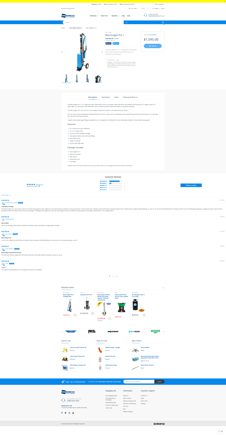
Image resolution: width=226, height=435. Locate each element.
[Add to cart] (92, 313)
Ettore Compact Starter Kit (78, 347)
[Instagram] (69, 412)
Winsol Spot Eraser (111, 365)
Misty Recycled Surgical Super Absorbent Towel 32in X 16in (150, 357)
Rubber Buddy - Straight (112, 347)
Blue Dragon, (132, 62)
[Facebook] (62, 412)
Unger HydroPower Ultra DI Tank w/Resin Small (121, 296)
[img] (5, 200)
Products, (130, 64)
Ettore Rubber (145, 347)
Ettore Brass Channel (147, 365)
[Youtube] (73, 412)
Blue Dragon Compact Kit (77, 365)
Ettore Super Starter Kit (77, 356)
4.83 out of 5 (39, 184)
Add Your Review (110, 40)
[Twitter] (65, 412)
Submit (159, 381)
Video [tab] (116, 97)
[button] (109, 38)
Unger (116, 292)
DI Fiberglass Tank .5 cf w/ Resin (138, 295)
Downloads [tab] (105, 97)
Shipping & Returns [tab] (130, 97)
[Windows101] (68, 15)
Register (156, 8)
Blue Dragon (108, 32)
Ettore (81, 292)
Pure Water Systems (75, 28)
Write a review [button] (191, 185)
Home (63, 28)
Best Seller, (124, 62)
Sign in (163, 8)
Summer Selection (112, 67)
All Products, (117, 62)
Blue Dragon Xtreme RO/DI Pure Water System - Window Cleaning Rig (104, 297)
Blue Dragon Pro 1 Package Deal (68, 295)
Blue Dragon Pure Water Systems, (117, 64)
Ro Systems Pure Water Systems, (126, 65)
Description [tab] (92, 97)
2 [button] (112, 276)
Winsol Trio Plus (110, 356)
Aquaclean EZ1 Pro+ (86, 295)
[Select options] (75, 315)
